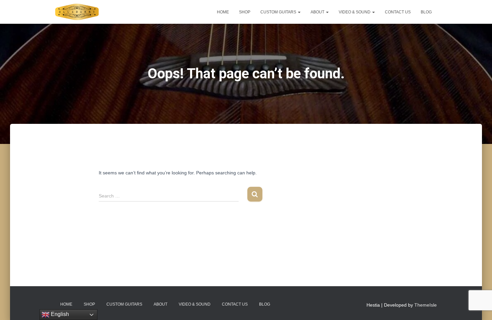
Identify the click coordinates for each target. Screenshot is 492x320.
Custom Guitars (278, 12)
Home (223, 12)
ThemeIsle (425, 305)
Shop (244, 12)
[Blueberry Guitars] (77, 12)
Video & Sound (355, 12)
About (318, 12)
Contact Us (398, 12)
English (59, 314)
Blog (426, 12)
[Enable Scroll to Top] (478, 306)
